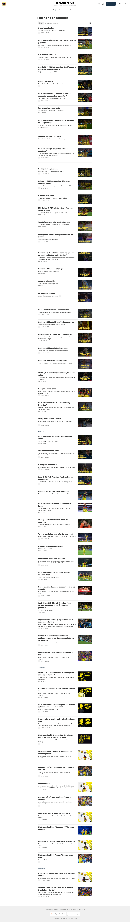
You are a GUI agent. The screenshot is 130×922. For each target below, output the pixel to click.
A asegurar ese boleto (47, 465)
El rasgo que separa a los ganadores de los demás (55, 236)
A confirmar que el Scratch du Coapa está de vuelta (57, 874)
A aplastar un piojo (46, 196)
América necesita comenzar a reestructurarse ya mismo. (55, 363)
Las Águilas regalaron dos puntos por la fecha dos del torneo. (57, 186)
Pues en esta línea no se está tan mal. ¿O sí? (51, 324)
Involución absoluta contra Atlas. (48, 441)
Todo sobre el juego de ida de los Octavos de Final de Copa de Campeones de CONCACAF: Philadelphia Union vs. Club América (56, 787)
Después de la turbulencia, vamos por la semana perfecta (55, 752)
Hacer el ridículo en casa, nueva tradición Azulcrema (54, 832)
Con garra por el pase (47, 389)
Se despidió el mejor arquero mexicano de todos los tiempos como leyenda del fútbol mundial (56, 258)
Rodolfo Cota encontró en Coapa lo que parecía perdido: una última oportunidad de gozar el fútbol (56, 454)
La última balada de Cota (48, 451)
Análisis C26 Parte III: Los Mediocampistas (56, 322)
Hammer (47, 100)
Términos (69, 909)
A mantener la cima (46, 28)
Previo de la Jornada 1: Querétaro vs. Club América (53, 225)
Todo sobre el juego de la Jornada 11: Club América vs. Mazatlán (54, 757)
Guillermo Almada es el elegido (51, 269)
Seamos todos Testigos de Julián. (48, 239)
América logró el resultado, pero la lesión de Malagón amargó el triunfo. (54, 773)
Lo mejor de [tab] (48, 23)
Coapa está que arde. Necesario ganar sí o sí (56, 841)
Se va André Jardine (46, 294)
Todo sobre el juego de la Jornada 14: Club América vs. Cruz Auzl (56, 592)
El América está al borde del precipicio (54, 813)
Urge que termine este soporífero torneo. (50, 643)
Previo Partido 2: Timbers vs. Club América (51, 110)
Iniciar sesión (122, 4)
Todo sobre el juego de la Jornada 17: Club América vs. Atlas (56, 467)
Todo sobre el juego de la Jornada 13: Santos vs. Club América (54, 658)
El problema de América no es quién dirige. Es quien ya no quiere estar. (56, 678)
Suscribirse (110, 4)
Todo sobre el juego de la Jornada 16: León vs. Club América (56, 494)
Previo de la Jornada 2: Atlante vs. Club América (52, 198)
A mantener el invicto (47, 55)
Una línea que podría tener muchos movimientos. (53, 350)
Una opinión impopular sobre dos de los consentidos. (54, 524)
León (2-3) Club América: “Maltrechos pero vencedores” (56, 478)
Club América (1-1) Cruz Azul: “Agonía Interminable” (54, 573)
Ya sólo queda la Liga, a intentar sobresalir (55, 534)
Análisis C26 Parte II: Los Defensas (52, 348)
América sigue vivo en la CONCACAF (49, 709)
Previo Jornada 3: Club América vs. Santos (50, 171)
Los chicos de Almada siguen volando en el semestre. (54, 45)
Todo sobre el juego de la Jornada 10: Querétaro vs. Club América (55, 816)
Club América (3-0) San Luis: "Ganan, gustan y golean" (57, 41)
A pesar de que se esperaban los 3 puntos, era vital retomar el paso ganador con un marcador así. (56, 893)
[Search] (99, 4)
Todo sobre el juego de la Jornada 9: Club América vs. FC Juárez (55, 844)
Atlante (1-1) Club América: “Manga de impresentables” (54, 182)
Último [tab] (41, 23)
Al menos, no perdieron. (45, 610)
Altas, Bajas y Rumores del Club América (55, 334)
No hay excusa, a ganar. (48, 169)
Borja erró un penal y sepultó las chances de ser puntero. (55, 72)
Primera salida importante (49, 108)
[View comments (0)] (51, 35)
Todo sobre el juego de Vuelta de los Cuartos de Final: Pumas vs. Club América (56, 392)
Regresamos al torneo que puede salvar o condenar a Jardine (55, 621)
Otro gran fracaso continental (50, 546)
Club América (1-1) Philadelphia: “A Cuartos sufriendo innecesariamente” (56, 706)
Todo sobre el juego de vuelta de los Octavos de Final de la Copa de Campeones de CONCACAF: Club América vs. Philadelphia (56, 724)
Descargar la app (74, 914)
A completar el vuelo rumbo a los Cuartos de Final (56, 720)
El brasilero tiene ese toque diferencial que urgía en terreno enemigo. (56, 741)
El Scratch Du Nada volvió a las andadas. (50, 860)
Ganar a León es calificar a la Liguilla (53, 491)
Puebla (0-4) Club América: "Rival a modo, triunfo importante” (55, 889)
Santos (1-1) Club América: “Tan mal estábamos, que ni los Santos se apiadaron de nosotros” (56, 638)
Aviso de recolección (79, 909)
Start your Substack (59, 914)
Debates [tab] (55, 23)
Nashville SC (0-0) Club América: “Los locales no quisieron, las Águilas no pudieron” (54, 605)
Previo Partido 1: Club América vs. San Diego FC (52, 139)
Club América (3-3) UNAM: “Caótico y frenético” (54, 404)
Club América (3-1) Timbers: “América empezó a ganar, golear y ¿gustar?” (54, 95)
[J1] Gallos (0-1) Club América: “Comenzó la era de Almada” (56, 209)
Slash (44, 74)
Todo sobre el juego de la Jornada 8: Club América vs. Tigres (56, 878)
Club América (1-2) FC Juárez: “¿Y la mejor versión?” (56, 828)
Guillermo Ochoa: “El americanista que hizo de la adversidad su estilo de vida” (56, 254)
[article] (65, 31)
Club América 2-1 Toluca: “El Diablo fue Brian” (54, 505)
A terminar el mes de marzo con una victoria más (56, 690)
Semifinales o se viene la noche (51, 559)
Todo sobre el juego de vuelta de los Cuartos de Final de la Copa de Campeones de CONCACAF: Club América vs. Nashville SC (55, 562)
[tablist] (48, 23)
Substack (56, 918)
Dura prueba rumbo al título (49, 419)
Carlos (47, 32)
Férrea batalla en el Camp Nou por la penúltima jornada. (55, 482)
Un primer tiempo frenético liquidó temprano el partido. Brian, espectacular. (55, 126)
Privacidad (63, 909)
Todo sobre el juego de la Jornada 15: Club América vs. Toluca (57, 536)
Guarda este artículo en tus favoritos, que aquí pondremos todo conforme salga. (56, 338)
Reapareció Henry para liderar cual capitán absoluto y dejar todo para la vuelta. (56, 408)
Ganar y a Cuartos (45, 81)
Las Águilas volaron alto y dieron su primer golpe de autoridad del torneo (54, 509)
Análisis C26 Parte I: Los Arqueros (52, 361)
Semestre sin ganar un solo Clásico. (49, 577)
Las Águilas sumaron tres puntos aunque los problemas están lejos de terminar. (55, 803)
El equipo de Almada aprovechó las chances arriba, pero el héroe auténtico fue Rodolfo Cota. (56, 154)
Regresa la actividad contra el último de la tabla (55, 653)
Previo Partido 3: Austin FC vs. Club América (51, 84)
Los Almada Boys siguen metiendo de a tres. (51, 98)
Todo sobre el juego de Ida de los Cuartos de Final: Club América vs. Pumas (55, 422)
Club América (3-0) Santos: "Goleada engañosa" (53, 150)
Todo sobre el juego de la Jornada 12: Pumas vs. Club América (54, 694)
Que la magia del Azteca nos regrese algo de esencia (56, 588)
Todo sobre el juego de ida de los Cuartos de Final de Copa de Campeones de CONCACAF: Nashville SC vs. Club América (57, 625)
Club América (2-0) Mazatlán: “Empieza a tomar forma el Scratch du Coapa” (55, 736)
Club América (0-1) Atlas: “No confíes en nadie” (55, 437)
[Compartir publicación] (103, 4)
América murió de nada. (45, 549)
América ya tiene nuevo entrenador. (49, 271)
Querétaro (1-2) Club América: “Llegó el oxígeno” (54, 798)
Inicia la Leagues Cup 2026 (49, 136)
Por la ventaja (44, 784)
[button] (41, 10)
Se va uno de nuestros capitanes (48, 283)
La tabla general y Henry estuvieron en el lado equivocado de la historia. (56, 378)
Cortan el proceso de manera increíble (49, 296)
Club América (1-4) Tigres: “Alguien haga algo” (55, 856)
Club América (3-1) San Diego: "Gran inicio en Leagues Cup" (56, 121)
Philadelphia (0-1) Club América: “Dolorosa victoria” (56, 768)
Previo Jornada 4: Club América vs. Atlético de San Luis (54, 57)
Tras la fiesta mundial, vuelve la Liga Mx (54, 222)
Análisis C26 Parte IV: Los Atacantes (53, 310)
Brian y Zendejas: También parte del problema (53, 521)
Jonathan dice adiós (46, 281)
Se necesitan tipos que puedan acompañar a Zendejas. (54, 312)
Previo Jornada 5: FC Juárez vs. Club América (51, 30)
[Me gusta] (39, 203)
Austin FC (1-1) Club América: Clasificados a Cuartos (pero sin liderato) (57, 68)
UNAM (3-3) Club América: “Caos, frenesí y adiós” (56, 374)
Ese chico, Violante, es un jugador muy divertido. (53, 213)
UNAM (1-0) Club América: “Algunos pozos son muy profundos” (56, 674)
